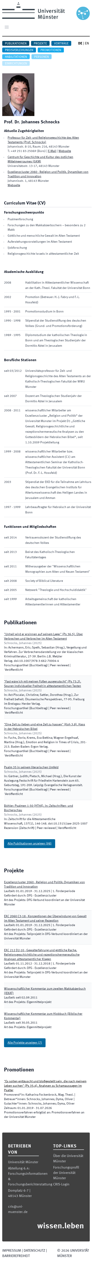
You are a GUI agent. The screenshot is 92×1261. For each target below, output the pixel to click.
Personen (41, 56)
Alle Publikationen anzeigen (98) (30, 843)
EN (87, 43)
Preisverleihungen (19, 50)
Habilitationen (16, 56)
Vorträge (61, 43)
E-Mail (52, 151)
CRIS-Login (61, 1184)
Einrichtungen (16, 63)
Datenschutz (34, 1251)
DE (80, 43)
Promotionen (50, 50)
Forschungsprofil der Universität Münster (66, 1173)
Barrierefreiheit (16, 1256)
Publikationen (16, 43)
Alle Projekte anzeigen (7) (25, 1042)
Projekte (40, 43)
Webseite (65, 151)
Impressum (11, 1251)
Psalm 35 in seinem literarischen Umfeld (31, 767)
